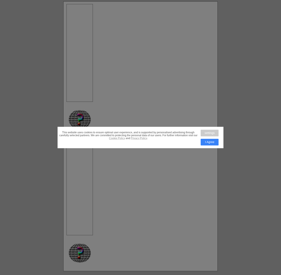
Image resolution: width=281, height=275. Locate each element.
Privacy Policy (139, 138)
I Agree (209, 142)
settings (210, 133)
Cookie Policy (117, 138)
